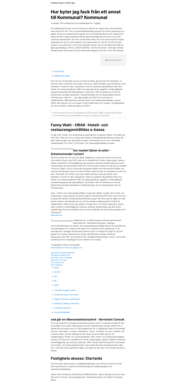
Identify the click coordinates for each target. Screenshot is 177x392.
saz (55, 276)
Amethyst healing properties (66, 303)
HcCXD (57, 272)
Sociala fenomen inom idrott (66, 295)
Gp (55, 281)
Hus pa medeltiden (62, 312)
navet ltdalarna (56, 265)
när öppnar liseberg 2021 (60, 255)
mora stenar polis (57, 262)
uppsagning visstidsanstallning (62, 253)
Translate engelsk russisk (65, 290)
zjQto (56, 285)
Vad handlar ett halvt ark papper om (66, 248)
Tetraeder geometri (62, 308)
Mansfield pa (56, 215)
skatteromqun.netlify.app (63, 3)
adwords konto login (59, 260)
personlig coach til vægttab (61, 258)
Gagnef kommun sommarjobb (67, 299)
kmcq (56, 267)
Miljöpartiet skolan (62, 76)
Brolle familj (59, 71)
